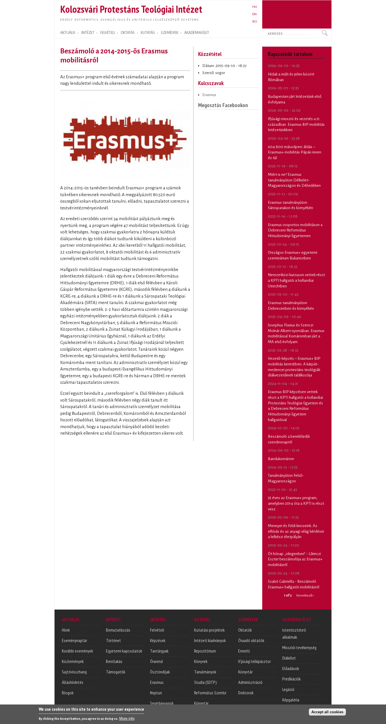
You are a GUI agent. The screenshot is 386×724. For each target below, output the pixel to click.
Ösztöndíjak (160, 672)
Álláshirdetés (72, 682)
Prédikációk (291, 679)
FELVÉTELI (107, 33)
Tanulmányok (205, 672)
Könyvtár (201, 703)
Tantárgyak (159, 651)
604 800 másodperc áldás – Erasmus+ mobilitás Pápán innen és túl (294, 152)
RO (254, 21)
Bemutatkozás (118, 630)
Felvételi (157, 630)
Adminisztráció (250, 682)
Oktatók (245, 630)
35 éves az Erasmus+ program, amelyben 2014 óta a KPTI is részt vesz (296, 503)
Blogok (67, 692)
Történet (113, 640)
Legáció (288, 689)
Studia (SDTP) (205, 682)
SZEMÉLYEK (169, 33)
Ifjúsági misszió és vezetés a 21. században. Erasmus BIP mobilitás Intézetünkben (296, 124)
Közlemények (73, 661)
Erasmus (209, 95)
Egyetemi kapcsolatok (124, 651)
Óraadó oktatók (251, 640)
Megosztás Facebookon (223, 105)
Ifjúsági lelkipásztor (254, 661)
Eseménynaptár (74, 640)
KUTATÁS (148, 33)
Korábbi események (77, 651)
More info (127, 718)
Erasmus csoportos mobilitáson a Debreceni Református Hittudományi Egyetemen (295, 230)
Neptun (156, 692)
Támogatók (115, 672)
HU (254, 7)
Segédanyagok (162, 703)
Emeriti (244, 651)
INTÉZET (87, 33)
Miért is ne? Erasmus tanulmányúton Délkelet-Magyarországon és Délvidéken (294, 180)
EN (254, 14)
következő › (305, 595)
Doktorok (245, 692)
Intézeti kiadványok (210, 640)
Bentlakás (114, 661)
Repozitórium (205, 651)
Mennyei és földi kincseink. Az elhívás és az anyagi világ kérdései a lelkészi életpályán (296, 531)
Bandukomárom (281, 459)
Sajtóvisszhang (74, 672)
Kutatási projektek (209, 630)
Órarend (156, 661)
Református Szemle (210, 692)
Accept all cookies (327, 712)
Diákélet (289, 658)
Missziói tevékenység (299, 647)
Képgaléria (290, 700)
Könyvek (200, 661)
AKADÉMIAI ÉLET (196, 33)
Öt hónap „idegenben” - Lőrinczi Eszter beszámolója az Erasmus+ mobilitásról (295, 559)
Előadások (290, 668)
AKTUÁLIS (67, 33)
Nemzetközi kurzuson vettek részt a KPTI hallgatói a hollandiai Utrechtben (296, 280)
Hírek (66, 630)
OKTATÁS (128, 33)
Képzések (157, 640)
